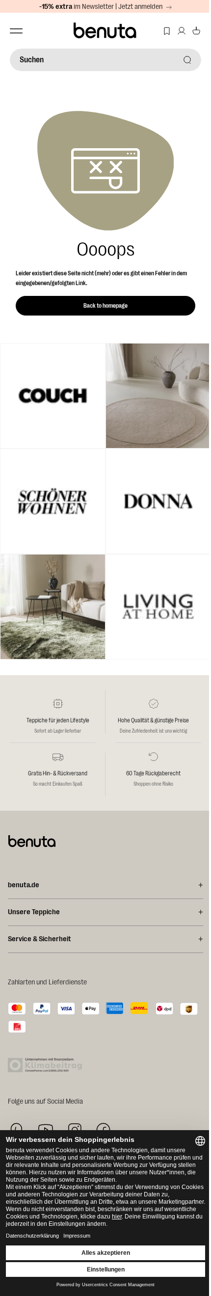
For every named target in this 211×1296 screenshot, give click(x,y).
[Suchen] (187, 60)
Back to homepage (105, 305)
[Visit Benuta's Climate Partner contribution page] (47, 1065)
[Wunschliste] (167, 31)
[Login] (181, 31)
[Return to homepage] (105, 31)
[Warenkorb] (196, 31)
